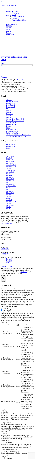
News (2, 63)
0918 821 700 (5, 254)
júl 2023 (8, 187)
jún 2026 (9, 158)
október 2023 (10, 184)
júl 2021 (8, 207)
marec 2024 (9, 182)
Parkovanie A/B (11, 129)
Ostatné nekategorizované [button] (9, 449)
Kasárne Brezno (11, 124)
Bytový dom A (10, 103)
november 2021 (11, 201)
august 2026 (10, 156)
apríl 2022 (9, 200)
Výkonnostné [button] (5, 421)
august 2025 (10, 172)
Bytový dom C (10, 107)
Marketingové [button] (5, 440)
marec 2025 (9, 177)
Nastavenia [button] (20, 273)
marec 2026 (9, 159)
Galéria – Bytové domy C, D (15, 119)
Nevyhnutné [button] (4, 308)
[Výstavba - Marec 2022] (17, 66)
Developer (9, 114)
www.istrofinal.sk (6, 223)
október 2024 (10, 180)
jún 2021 (9, 208)
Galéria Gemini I (11, 122)
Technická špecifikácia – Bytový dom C (18, 135)
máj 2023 (9, 189)
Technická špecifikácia (13, 133)
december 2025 (11, 165)
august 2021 (10, 205)
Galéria (8, 115)
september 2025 (11, 170)
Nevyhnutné (7, 310)
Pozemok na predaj (12, 131)
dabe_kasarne (19, 79)
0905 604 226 (5, 249)
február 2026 (10, 161)
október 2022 (10, 196)
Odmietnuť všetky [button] (10, 273)
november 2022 (11, 194)
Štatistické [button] (4, 431)
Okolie (8, 128)
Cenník (8, 110)
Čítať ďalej (4, 77)
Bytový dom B (10, 105)
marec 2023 (9, 191)
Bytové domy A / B (12, 101)
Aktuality (9, 100)
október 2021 (10, 203)
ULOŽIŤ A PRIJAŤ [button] (7, 458)
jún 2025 (9, 175)
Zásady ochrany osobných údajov (16, 136)
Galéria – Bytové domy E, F (15, 121)
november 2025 (11, 166)
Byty (7, 108)
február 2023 (10, 193)
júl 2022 (8, 198)
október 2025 (10, 168)
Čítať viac (24, 272)
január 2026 (10, 163)
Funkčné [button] (3, 410)
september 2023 (11, 186)
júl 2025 (8, 173)
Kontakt (8, 126)
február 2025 (10, 179)
